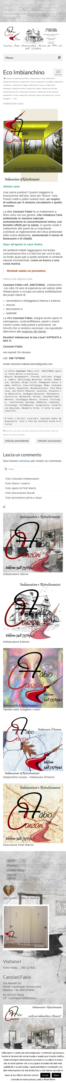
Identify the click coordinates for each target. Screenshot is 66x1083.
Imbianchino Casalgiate (44, 82)
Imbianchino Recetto (10, 92)
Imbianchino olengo (34, 88)
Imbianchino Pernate (49, 88)
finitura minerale (44, 431)
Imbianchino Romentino (28, 92)
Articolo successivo (49, 440)
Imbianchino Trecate (10, 95)
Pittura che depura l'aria (45, 95)
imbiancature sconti (37, 78)
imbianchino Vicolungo (27, 95)
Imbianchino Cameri (27, 82)
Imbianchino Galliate (20, 85)
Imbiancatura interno (21, 78)
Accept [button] (45, 1075)
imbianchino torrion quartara (47, 92)
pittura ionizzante (19, 435)
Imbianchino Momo (19, 88)
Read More (49, 1079)
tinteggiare (7, 99)
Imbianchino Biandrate (11, 82)
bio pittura (17, 431)
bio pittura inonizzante (30, 431)
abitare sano (8, 431)
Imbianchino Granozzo (37, 85)
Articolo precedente (17, 440)
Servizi (57, 95)
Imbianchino (50, 78)
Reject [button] (56, 1075)
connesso (24, 460)
